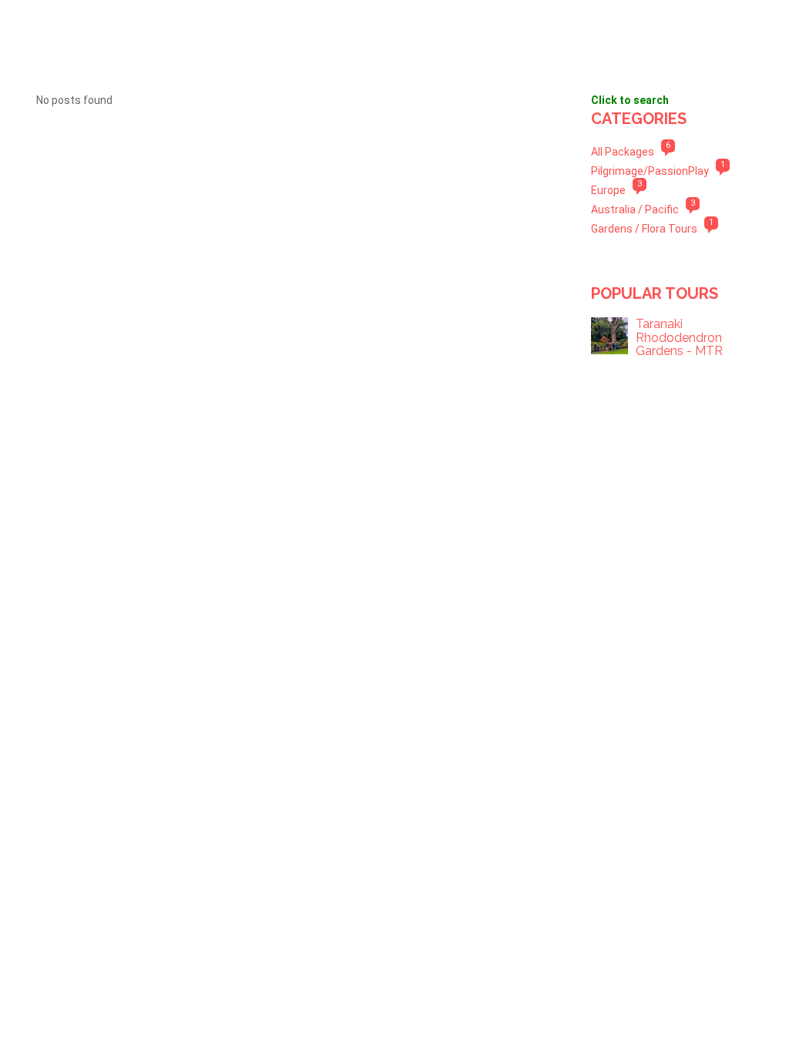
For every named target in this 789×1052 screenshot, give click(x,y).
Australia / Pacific (635, 209)
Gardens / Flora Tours (644, 229)
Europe (608, 190)
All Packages (622, 152)
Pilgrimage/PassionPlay (650, 171)
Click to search (630, 100)
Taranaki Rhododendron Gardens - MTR (679, 337)
